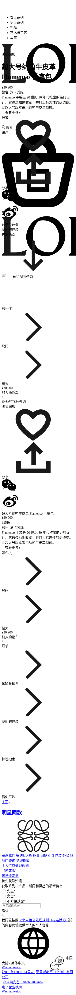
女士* (11, 896)
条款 (65, 855)
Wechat (7, 967)
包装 (58, 855)
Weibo (16, 967)
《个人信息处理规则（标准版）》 (43, 920)
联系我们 (8, 855)
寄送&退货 (24, 855)
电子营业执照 (12, 987)
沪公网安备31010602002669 (23, 982)
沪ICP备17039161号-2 (18, 972)
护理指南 (23, 860)
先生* (11, 891)
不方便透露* (16, 901)
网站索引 (47, 855)
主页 (5, 802)
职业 (36, 855)
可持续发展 (10, 876)
